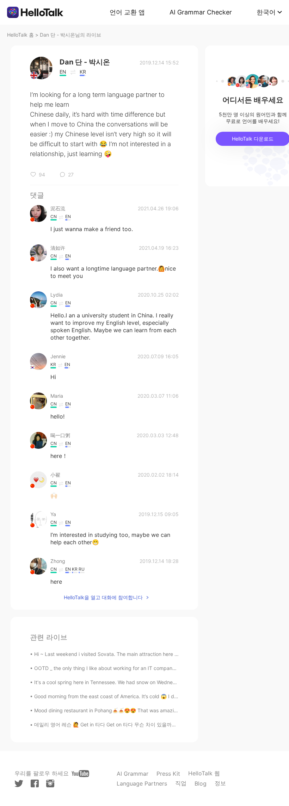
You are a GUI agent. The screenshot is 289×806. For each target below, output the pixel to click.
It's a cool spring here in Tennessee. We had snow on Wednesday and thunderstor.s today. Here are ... (151, 682)
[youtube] (80, 773)
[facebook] (35, 783)
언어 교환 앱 (127, 12)
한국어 (266, 12)
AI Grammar (132, 773)
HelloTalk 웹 (204, 773)
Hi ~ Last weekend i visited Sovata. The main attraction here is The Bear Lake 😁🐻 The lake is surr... (150, 654)
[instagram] (50, 783)
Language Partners (142, 783)
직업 (180, 783)
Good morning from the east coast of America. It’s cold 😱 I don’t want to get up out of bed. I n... (145, 696)
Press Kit (168, 773)
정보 (220, 783)
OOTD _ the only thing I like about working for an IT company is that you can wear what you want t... (150, 668)
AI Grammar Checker (201, 12)
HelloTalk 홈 (20, 35)
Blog (201, 783)
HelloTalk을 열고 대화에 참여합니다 (103, 597)
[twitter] (18, 783)
